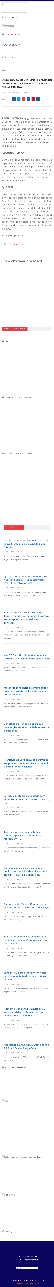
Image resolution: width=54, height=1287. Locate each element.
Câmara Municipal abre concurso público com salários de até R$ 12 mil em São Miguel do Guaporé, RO (25, 871)
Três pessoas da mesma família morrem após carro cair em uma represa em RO (22, 835)
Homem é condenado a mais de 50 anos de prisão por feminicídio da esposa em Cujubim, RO (24, 1012)
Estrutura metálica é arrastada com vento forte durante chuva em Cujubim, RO (27, 799)
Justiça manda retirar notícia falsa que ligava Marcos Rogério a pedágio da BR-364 (26, 544)
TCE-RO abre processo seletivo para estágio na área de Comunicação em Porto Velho (25, 940)
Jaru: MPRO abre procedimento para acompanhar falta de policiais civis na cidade (25, 976)
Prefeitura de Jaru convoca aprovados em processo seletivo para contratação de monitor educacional (26, 763)
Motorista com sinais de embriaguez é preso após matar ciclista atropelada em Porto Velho (26, 691)
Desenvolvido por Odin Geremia (27, 1283)
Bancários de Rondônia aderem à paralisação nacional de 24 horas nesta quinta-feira (26, 727)
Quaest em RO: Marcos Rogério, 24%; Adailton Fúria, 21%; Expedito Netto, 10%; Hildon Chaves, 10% (25, 580)
